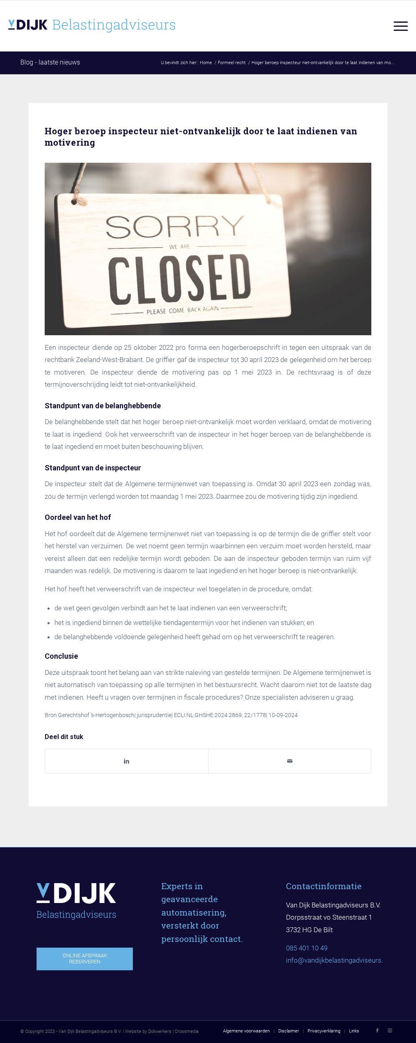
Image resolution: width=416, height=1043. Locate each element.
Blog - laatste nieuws (50, 62)
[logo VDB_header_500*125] (109, 25)
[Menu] (398, 25)
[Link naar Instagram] (390, 1031)
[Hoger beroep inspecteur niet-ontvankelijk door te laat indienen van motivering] (208, 249)
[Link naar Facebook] (377, 1031)
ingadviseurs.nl (365, 960)
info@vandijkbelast (314, 960)
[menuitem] (398, 25)
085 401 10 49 (306, 948)
